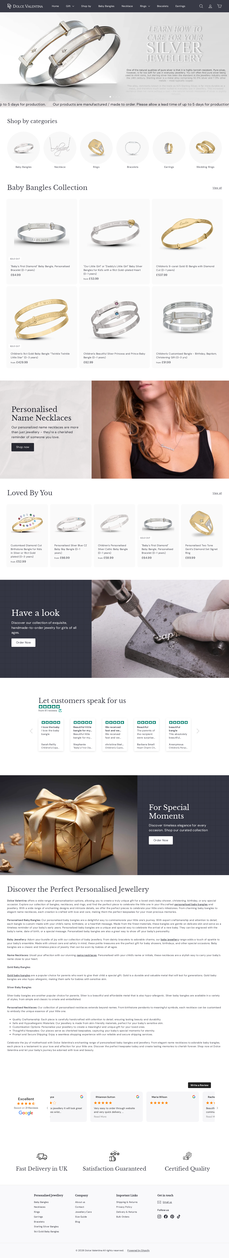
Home (55, 6)
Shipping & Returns (127, 1202)
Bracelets (162, 6)
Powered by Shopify (138, 1250)
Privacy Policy (124, 1206)
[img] (116, 707)
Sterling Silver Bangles (46, 1226)
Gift (68, 6)
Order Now (23, 642)
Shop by (86, 6)
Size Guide (81, 1216)
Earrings (180, 6)
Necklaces (39, 1206)
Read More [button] (39, 1116)
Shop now (22, 447)
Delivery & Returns (126, 1211)
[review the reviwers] (76, 1097)
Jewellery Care (83, 1211)
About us (80, 1202)
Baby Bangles (106, 6)
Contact (79, 1206)
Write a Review (199, 1085)
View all (217, 187)
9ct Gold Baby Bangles (46, 1231)
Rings (143, 6)
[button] (32, 731)
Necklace (127, 6)
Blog (77, 1221)
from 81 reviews (47, 710)
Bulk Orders (123, 1216)
